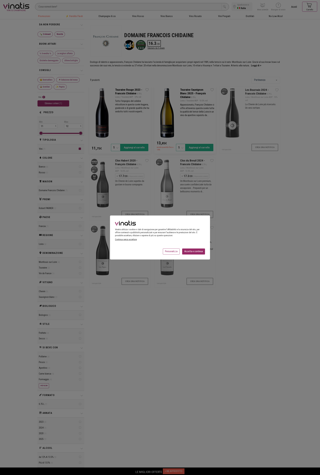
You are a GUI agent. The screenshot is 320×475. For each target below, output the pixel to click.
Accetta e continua (193, 251)
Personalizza (171, 251)
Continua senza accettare (126, 239)
